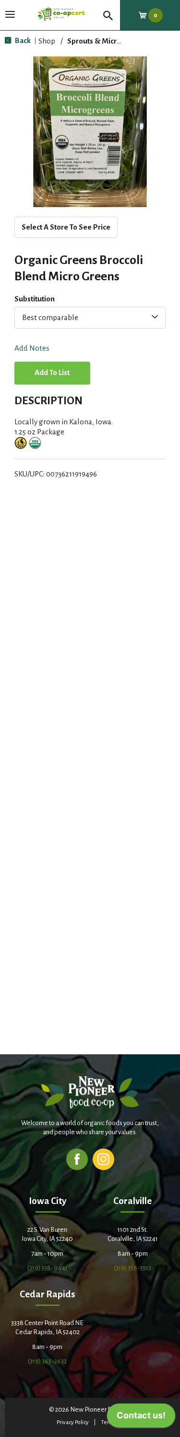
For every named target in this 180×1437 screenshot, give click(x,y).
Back (22, 40)
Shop (46, 41)
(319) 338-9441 (47, 1267)
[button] (52, 374)
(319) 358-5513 (132, 1267)
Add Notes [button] (31, 348)
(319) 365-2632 (47, 1361)
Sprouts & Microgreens (105, 41)
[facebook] (77, 1158)
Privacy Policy (73, 1422)
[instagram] (103, 1158)
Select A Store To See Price (66, 227)
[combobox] (90, 317)
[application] (141, 1418)
